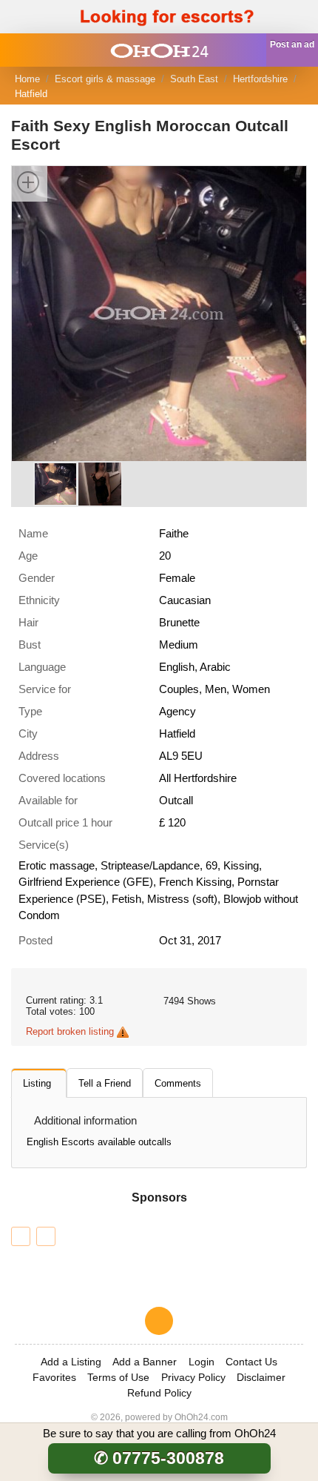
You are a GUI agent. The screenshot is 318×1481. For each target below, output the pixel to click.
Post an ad (292, 44)
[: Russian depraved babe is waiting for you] (45, 1236)
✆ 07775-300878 (159, 1458)
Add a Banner (144, 1362)
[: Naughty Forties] (20, 1236)
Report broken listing (70, 1031)
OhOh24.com (201, 1417)
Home (27, 79)
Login (201, 1362)
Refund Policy (159, 1393)
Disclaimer (261, 1377)
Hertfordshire (260, 79)
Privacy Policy (193, 1377)
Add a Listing (71, 1362)
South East (194, 79)
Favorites (54, 1377)
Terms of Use (118, 1377)
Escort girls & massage (105, 79)
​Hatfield (31, 93)
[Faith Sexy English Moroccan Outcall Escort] (159, 312)
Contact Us (251, 1362)
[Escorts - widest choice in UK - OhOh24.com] (159, 50)
